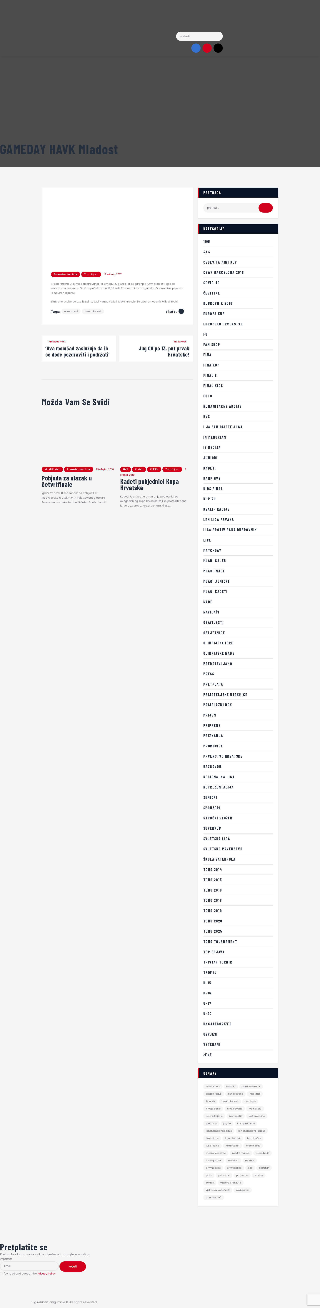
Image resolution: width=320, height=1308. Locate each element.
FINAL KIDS (213, 385)
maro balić (262, 1153)
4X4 (207, 252)
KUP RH (154, 469)
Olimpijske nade (218, 653)
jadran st (211, 1123)
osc (250, 1168)
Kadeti (139, 469)
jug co (227, 1123)
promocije (213, 746)
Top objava (91, 274)
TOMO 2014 (212, 869)
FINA (207, 354)
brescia (230, 1086)
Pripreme (212, 725)
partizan (264, 1168)
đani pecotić (213, 1197)
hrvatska (250, 1101)
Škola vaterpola (219, 859)
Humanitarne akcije (222, 406)
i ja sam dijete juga (223, 427)
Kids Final (213, 488)
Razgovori (213, 766)
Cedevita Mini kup (220, 262)
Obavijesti (213, 622)
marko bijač (253, 1145)
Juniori (210, 457)
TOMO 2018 (212, 900)
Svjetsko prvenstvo (223, 849)
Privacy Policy (47, 1273)
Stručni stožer (218, 818)
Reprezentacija (218, 787)
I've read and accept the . (30, 1273)
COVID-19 (211, 282)
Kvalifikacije (216, 509)
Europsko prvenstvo (223, 324)
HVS (125, 469)
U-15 (207, 983)
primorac (224, 1175)
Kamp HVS (212, 478)
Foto (207, 396)
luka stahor (232, 1145)
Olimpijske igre (218, 643)
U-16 (207, 993)
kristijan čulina (246, 1123)
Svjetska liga (216, 838)
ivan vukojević (214, 1116)
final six (210, 1101)
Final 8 (210, 375)
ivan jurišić (255, 1108)
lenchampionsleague (219, 1131)
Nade (208, 602)
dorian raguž (213, 1094)
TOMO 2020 (212, 921)
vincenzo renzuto (230, 1182)
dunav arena (235, 1094)
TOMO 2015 (212, 879)
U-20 (207, 1013)
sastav (258, 1175)
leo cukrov (212, 1138)
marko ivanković (216, 1153)
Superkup (212, 828)
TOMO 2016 (212, 890)
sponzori (212, 808)
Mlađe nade (214, 571)
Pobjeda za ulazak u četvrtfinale (67, 481)
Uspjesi (210, 1034)
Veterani (212, 1044)
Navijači (211, 612)
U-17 (207, 1003)
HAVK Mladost (92, 311)
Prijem (209, 715)
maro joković (214, 1160)
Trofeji (210, 972)
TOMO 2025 (212, 931)
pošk (209, 1175)
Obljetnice (214, 633)
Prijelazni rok (217, 704)
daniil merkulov (251, 1086)
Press (208, 674)
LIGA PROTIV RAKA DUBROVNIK (230, 529)
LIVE (207, 540)
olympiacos (213, 1168)
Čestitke (211, 293)
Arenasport (71, 311)
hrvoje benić (213, 1108)
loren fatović (233, 1138)
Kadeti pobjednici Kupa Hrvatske (149, 484)
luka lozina (212, 1145)
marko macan (240, 1153)
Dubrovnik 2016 (218, 303)
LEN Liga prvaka (218, 519)
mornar (249, 1160)
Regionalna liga (219, 777)
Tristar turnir (217, 962)
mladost (233, 1160)
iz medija (212, 447)
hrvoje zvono (234, 1108)
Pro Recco (242, 1175)
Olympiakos (234, 1168)
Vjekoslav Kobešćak (218, 1190)
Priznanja (213, 735)
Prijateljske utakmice (225, 694)
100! (207, 241)
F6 (205, 334)
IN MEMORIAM (214, 437)
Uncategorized (217, 1024)
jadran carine (257, 1116)
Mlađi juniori (216, 581)
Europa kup (214, 313)
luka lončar (254, 1138)
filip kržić (255, 1094)
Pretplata (213, 684)
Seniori (210, 797)
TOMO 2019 (212, 910)
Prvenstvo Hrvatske (65, 274)
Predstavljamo (217, 663)
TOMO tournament (220, 941)
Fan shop (211, 344)
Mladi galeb (214, 560)
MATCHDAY (212, 550)
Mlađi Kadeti (52, 469)
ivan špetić (235, 1116)
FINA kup (211, 365)
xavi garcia (242, 1190)
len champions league (251, 1131)
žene (207, 1055)
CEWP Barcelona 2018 (223, 272)
